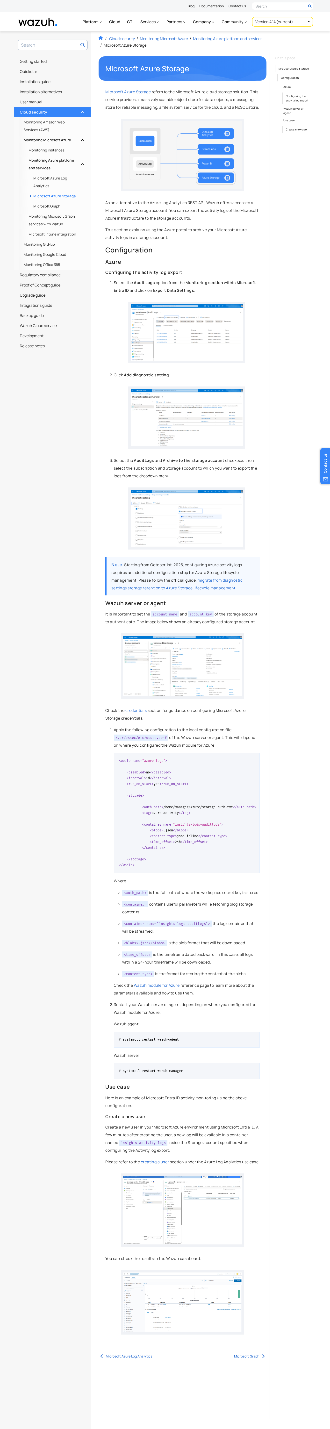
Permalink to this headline (192, 68)
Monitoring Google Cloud (45, 254)
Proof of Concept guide (40, 285)
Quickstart (29, 71)
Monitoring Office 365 (42, 264)
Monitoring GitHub (39, 244)
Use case (288, 120)
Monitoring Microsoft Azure (53, 139)
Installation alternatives (41, 91)
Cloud (114, 21)
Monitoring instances (47, 150)
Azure (287, 87)
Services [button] (148, 21)
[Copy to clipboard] (254, 758)
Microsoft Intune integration (52, 234)
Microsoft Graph (46, 206)
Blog (191, 6)
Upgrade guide (32, 295)
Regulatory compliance (40, 275)
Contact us (237, 6)
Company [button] (202, 21)
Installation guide (35, 81)
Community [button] (233, 21)
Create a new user (297, 129)
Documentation (211, 6)
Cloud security (51, 111)
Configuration (290, 77)
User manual (31, 102)
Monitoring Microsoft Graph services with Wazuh (52, 220)
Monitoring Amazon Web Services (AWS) (44, 126)
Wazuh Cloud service (38, 325)
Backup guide (32, 315)
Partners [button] (174, 21)
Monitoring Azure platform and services (56, 164)
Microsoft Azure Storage (54, 196)
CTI (130, 21)
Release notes (32, 346)
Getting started (33, 61)
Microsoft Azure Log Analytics (50, 182)
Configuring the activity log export (297, 98)
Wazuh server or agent (293, 111)
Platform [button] (91, 21)
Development (31, 335)
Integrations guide (36, 305)
